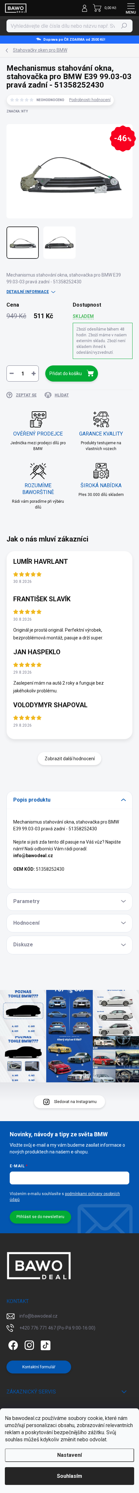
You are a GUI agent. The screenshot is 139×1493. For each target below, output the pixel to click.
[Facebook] (12, 1344)
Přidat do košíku (65, 373)
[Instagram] (28, 1344)
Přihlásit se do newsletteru (40, 1216)
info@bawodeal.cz (38, 1316)
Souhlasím (69, 1476)
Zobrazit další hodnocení (70, 758)
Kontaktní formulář (38, 1367)
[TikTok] (44, 1344)
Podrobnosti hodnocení (90, 100)
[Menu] (131, 8)
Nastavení (69, 1455)
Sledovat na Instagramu (75, 1101)
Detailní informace (27, 291)
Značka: (17, 111)
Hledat (124, 26)
